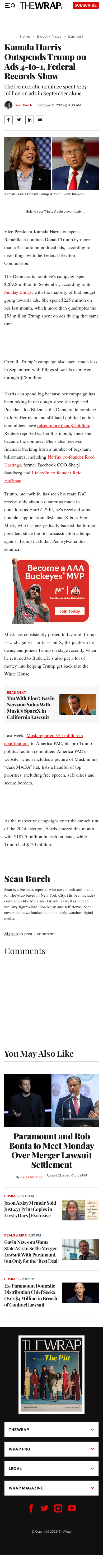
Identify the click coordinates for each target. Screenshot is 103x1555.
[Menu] (10, 5)
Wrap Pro (19, 1449)
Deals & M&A (15, 1235)
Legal (15, 1468)
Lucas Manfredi (31, 1177)
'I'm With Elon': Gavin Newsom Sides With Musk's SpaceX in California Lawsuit (31, 707)
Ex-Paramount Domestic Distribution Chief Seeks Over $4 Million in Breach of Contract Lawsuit (30, 1295)
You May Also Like (39, 1053)
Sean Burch (23, 105)
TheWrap (19, 1429)
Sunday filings (18, 292)
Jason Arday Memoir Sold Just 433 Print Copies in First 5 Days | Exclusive (30, 1209)
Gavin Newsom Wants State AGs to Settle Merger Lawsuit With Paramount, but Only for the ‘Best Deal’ (31, 1251)
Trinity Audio (53, 211)
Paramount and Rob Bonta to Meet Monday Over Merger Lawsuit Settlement (51, 1150)
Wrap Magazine (26, 1488)
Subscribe (86, 5)
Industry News (49, 36)
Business (75, 36)
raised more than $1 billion (63, 425)
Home (25, 36)
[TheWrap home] (41, 5)
